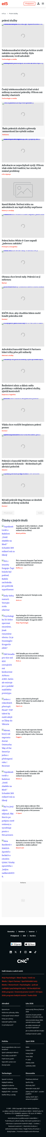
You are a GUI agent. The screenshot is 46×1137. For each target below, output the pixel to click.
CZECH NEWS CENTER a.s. (31, 1108)
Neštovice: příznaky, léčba (10, 1013)
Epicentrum (5, 1009)
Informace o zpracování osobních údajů (19, 1123)
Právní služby (13, 14)
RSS (24, 936)
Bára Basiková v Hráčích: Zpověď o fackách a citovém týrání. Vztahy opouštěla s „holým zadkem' (29, 843)
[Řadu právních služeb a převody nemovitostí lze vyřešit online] (23, 114)
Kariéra (33, 936)
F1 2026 (28, 1060)
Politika (5, 1041)
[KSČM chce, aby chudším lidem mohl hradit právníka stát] (23, 298)
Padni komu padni (8, 1059)
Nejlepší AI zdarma (8, 1085)
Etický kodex (11, 1131)
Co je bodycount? (7, 1025)
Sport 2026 (30, 1041)
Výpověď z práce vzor (9, 1062)
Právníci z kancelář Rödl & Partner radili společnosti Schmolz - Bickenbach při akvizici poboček (22, 464)
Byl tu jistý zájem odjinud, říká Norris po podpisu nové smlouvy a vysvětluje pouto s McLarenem (29, 808)
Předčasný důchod (32, 1079)
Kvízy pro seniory (7, 1019)
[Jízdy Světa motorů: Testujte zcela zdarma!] (8, 603)
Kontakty (11, 932)
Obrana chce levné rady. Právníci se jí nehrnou (21, 278)
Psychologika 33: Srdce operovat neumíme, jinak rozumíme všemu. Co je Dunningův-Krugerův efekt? (29, 617)
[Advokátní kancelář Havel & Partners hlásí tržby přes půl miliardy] (23, 335)
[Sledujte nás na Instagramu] (25, 952)
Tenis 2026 (29, 1056)
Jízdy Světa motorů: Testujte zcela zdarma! (29, 596)
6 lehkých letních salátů (33, 1034)
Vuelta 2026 (32, 995)
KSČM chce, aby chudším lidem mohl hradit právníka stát (21, 314)
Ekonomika (30, 1073)
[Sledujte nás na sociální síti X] (15, 952)
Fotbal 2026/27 (31, 1050)
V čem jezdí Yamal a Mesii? (10, 1016)
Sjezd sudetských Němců (10, 1052)
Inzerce (31, 932)
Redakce (22, 932)
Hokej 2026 (29, 1053)
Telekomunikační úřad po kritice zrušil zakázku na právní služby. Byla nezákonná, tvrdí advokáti (22, 53)
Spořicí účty (29, 1082)
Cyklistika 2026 (30, 1066)
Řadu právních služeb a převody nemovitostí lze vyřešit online (19, 130)
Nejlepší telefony (7, 1082)
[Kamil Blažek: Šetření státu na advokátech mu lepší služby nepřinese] (23, 190)
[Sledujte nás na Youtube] (30, 952)
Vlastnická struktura (30, 1126)
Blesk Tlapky (22, 978)
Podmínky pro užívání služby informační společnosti (22, 1121)
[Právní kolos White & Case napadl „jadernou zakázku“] (23, 226)
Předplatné (14, 936)
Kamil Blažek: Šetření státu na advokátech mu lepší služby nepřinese (22, 206)
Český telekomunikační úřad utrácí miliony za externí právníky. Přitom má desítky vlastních (22, 92)
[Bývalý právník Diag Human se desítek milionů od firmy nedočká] (23, 485)
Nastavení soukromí (15, 1126)
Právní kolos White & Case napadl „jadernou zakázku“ (19, 242)
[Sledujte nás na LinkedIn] (11, 952)
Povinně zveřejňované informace (28, 1131)
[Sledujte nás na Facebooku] (20, 952)
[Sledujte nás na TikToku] (35, 952)
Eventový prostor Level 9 (24, 992)
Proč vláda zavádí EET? (9, 1056)
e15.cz (4, 14)
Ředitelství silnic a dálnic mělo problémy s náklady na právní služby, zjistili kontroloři (21, 388)
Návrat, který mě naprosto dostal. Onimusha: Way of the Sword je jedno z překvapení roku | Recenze (29, 732)
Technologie (7, 1073)
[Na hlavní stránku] (5, 3)
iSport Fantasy (14, 981)
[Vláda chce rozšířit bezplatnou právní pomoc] (23, 410)
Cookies (36, 1123)
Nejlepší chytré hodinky (9, 1088)
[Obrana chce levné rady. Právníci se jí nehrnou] (23, 262)
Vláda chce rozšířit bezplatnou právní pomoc (21, 426)
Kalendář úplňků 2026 (9, 1022)
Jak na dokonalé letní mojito (35, 1031)
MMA (27, 1047)
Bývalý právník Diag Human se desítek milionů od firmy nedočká (22, 501)
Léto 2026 (29, 1004)
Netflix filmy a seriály (9, 1095)
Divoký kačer (6, 1065)
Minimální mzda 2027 (33, 1088)
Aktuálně (5, 1004)
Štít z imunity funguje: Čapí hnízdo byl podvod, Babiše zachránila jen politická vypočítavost (29, 563)
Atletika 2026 (30, 1063)
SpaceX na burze (7, 1079)
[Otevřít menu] (43, 3)
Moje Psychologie (8, 978)
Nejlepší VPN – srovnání (10, 1092)
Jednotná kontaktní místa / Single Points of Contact (22, 1129)
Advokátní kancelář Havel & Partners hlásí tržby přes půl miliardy (21, 351)
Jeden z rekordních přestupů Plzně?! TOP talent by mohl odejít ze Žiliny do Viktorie (30, 701)
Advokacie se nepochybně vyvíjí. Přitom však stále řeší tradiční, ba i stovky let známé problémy (23, 168)
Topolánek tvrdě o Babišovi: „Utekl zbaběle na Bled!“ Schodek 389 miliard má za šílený (29, 528)
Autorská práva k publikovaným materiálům (22, 1118)
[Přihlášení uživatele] (38, 3)
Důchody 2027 (30, 1085)
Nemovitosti (13, 985)
